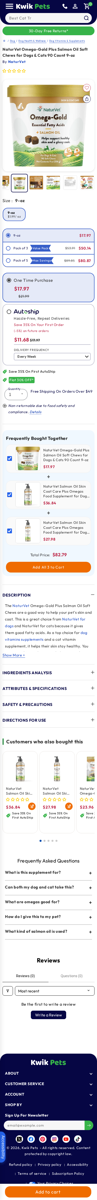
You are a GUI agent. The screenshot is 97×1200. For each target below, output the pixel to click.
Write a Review (48, 1014)
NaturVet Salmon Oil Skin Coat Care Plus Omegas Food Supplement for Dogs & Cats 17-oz (19, 790)
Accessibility (77, 1164)
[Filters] (7, 991)
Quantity (14, 389)
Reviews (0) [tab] (25, 976)
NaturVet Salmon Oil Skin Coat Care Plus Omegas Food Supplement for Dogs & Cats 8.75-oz (56, 790)
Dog (13, 40)
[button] (87, 6)
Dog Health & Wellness (32, 40)
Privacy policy (49, 1164)
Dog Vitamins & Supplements (67, 40)
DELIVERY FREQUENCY (31, 350)
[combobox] (48, 18)
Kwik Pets (30, 1148)
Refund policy (20, 1164)
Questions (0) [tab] (72, 976)
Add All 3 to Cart (48, 567)
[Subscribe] (89, 1125)
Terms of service (32, 1173)
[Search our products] (86, 18)
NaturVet (20, 605)
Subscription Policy (68, 1173)
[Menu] (9, 6)
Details (35, 412)
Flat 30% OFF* (21, 380)
